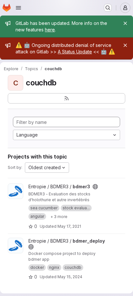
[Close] (125, 23)
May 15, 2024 (69, 276)
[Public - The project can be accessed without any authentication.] (95, 186)
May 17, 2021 (69, 226)
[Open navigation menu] (18, 8)
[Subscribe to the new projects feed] (66, 98)
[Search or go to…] (108, 8)
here (50, 29)
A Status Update (75, 51)
